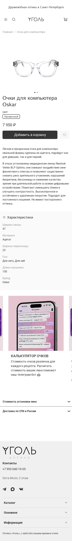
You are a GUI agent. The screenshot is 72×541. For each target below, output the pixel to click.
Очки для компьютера (31, 32)
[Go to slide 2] (37, 92)
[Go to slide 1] (34, 92)
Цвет (5, 112)
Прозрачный (11, 116)
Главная (8, 32)
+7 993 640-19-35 (14, 469)
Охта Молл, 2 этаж (15, 478)
